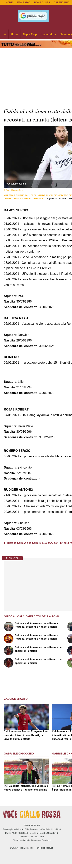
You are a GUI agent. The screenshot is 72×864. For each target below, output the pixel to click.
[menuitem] (5, 34)
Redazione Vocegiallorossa (23, 198)
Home (9, 2)
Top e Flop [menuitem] (30, 34)
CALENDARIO (61, 2)
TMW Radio (23, 2)
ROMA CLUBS (42, 2)
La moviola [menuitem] (48, 34)
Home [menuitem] (14, 34)
